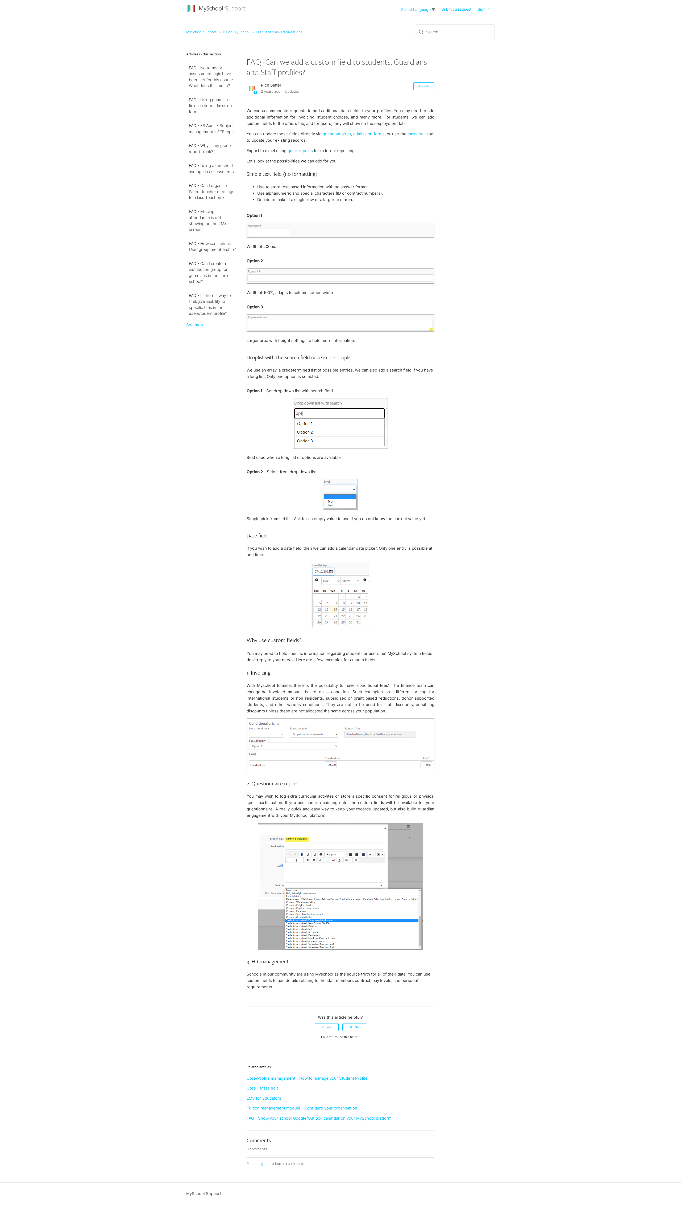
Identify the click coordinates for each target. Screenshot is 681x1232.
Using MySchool (236, 32)
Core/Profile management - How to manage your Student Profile (307, 1078)
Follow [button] (424, 86)
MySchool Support (201, 32)
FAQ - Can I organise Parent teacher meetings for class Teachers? (211, 191)
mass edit (417, 133)
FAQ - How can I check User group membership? (212, 246)
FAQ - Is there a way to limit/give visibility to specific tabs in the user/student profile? (210, 304)
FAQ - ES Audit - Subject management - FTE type (211, 128)
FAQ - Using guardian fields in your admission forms (210, 105)
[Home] (217, 12)
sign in (264, 1163)
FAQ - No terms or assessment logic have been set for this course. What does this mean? (211, 76)
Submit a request (456, 9)
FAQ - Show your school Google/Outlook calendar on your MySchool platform (319, 1118)
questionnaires (337, 133)
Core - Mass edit (262, 1088)
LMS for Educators (264, 1098)
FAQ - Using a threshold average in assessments (211, 168)
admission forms (369, 133)
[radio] (327, 1027)
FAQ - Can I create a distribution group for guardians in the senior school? (210, 272)
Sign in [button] (483, 9)
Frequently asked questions (279, 32)
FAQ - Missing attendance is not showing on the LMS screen (208, 220)
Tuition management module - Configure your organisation (302, 1108)
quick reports (300, 150)
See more (195, 324)
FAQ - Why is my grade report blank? (210, 148)
